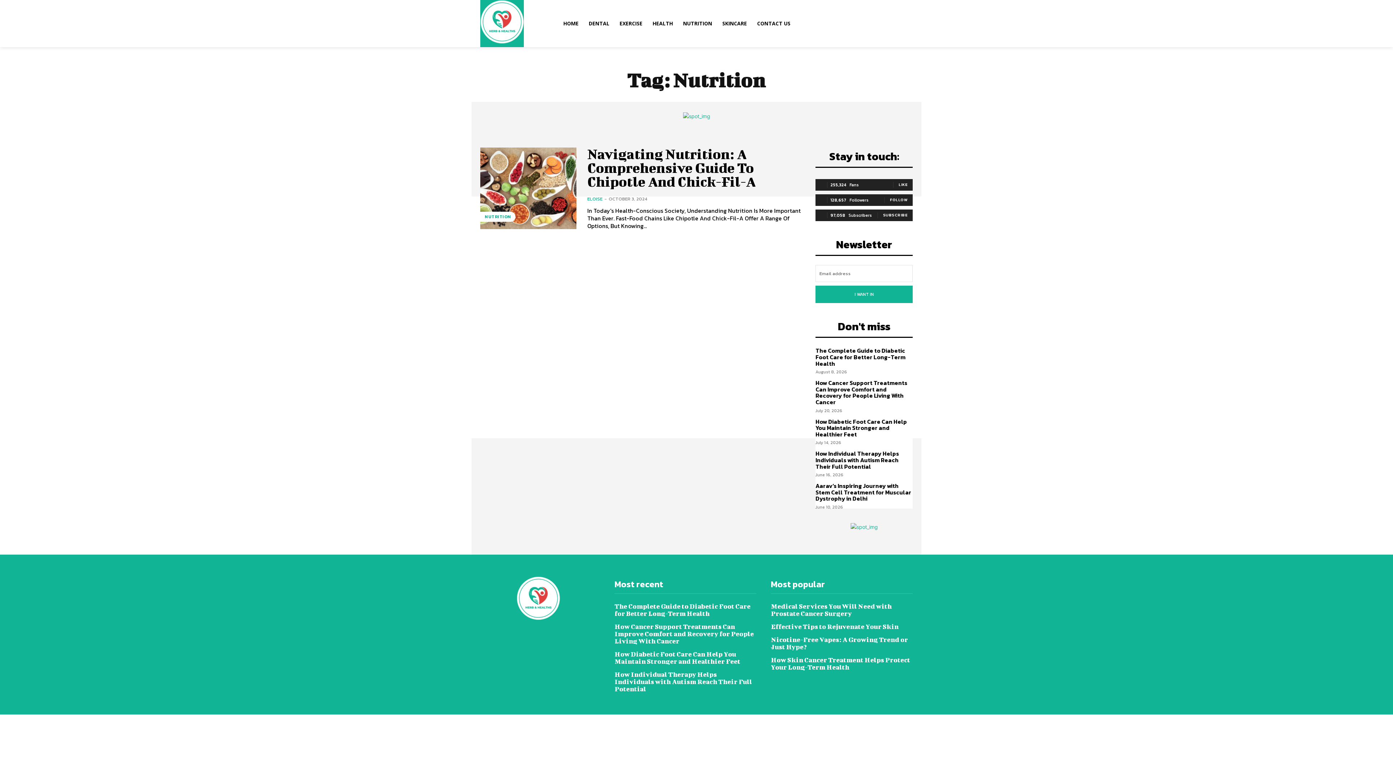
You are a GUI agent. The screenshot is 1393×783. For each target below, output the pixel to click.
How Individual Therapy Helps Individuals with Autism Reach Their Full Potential (857, 460)
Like (903, 184)
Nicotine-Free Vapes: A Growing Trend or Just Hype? (839, 643)
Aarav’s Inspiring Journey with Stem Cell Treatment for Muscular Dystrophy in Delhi (863, 492)
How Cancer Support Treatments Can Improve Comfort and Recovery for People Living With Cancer (861, 392)
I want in (864, 294)
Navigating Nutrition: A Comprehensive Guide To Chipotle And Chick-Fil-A (671, 168)
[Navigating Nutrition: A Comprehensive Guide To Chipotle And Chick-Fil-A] (528, 188)
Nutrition (498, 217)
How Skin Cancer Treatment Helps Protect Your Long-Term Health (840, 663)
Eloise (595, 198)
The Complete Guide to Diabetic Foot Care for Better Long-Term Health (860, 357)
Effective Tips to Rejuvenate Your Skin (835, 626)
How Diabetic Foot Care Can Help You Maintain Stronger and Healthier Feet (861, 428)
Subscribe (895, 215)
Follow (899, 200)
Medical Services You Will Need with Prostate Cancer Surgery (831, 609)
